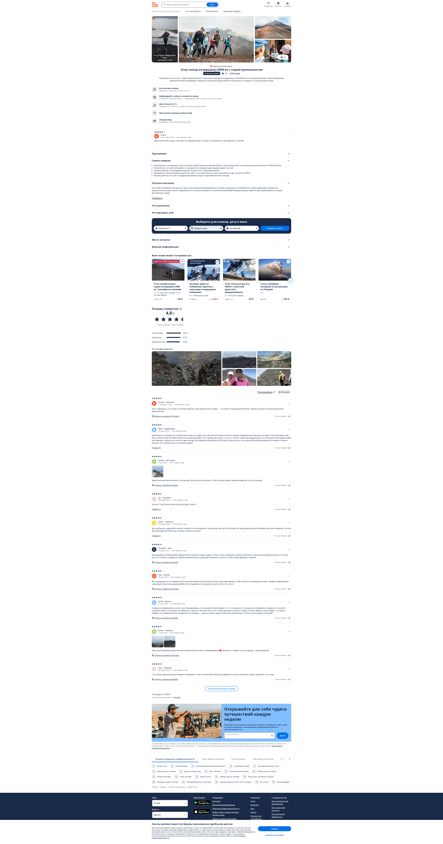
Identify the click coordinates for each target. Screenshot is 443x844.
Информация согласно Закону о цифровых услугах (230, 823)
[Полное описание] (288, 183)
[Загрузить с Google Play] (202, 803)
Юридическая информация (223, 805)
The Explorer (256, 822)
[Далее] (290, 280)
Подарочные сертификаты (256, 817)
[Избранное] (268, 3)
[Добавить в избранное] (182, 261)
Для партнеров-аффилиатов (278, 815)
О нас (253, 801)
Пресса (253, 812)
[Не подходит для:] (288, 212)
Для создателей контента (278, 809)
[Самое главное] (288, 160)
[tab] (175, 759)
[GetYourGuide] (155, 4)
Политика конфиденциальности (225, 809)
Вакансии (255, 805)
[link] (168, 280)
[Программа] (288, 153)
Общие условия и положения (224, 819)
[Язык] (278, 3)
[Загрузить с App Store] (202, 812)
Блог (252, 809)
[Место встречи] (288, 239)
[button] (231, 73)
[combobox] (184, 4)
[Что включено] (288, 205)
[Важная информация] (288, 246)
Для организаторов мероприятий (280, 802)
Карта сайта (217, 829)
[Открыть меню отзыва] (289, 403)
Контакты (216, 801)
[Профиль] (287, 3)
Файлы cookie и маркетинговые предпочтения (225, 813)
